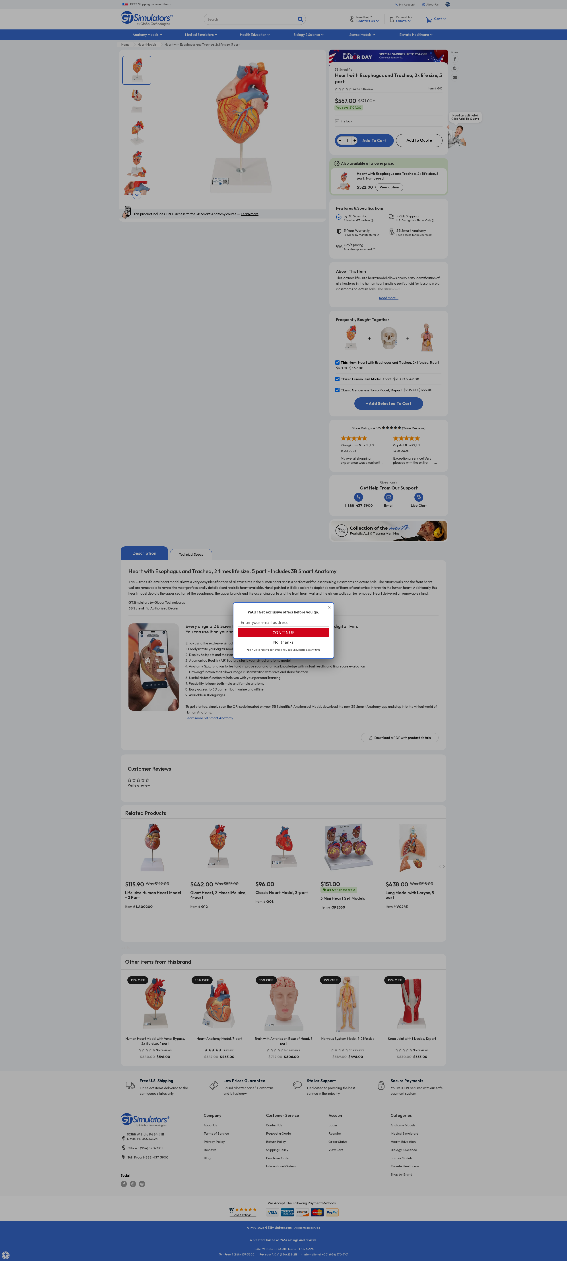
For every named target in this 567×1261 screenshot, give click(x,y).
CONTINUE (283, 632)
